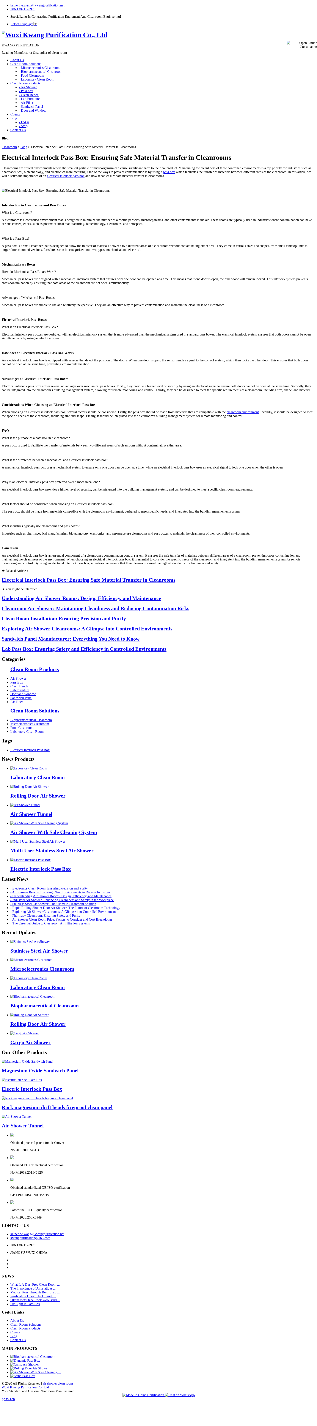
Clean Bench (19, 686)
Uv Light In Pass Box (25, 1304)
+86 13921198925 (22, 9)
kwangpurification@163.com (30, 1238)
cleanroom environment (243, 412)
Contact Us (18, 1340)
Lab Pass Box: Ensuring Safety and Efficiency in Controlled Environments (84, 649)
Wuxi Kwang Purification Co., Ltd (25, 1387)
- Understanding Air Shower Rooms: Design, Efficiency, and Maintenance (60, 896)
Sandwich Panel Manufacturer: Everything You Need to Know (71, 639)
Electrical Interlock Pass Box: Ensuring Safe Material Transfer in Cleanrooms (88, 580)
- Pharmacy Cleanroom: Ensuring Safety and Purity (45, 915)
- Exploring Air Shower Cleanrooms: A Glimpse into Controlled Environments (63, 911)
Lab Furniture (19, 690)
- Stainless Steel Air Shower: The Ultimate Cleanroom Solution (53, 904)
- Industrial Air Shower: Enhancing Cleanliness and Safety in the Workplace (62, 900)
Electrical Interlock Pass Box (30, 750)
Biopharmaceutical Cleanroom (31, 720)
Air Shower (18, 678)
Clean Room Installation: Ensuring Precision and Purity (64, 618)
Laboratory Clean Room (27, 731)
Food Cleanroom (21, 728)
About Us (17, 1320)
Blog (23, 147)
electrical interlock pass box (66, 176)
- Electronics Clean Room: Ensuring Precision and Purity (49, 888)
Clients (15, 1332)
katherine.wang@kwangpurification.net (37, 5)
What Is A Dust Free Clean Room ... (35, 1284)
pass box (169, 172)
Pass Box (16, 682)
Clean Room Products (34, 669)
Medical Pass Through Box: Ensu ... (35, 1292)
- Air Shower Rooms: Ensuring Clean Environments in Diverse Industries (60, 892)
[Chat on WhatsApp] (180, 1395)
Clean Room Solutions (34, 711)
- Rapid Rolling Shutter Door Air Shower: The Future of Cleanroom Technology (65, 908)
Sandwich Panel (21, 698)
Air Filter (16, 702)
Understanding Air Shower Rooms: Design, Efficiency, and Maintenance (81, 598)
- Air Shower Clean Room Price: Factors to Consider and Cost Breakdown (61, 919)
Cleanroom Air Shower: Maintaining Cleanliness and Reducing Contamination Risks (95, 608)
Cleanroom (9, 147)
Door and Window (23, 694)
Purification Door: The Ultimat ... (33, 1296)
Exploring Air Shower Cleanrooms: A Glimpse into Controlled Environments (87, 628)
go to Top (8, 1399)
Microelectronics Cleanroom (29, 724)
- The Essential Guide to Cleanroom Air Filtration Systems (50, 923)
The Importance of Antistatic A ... (33, 1288)
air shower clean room (58, 1383)
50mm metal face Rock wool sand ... (35, 1300)
